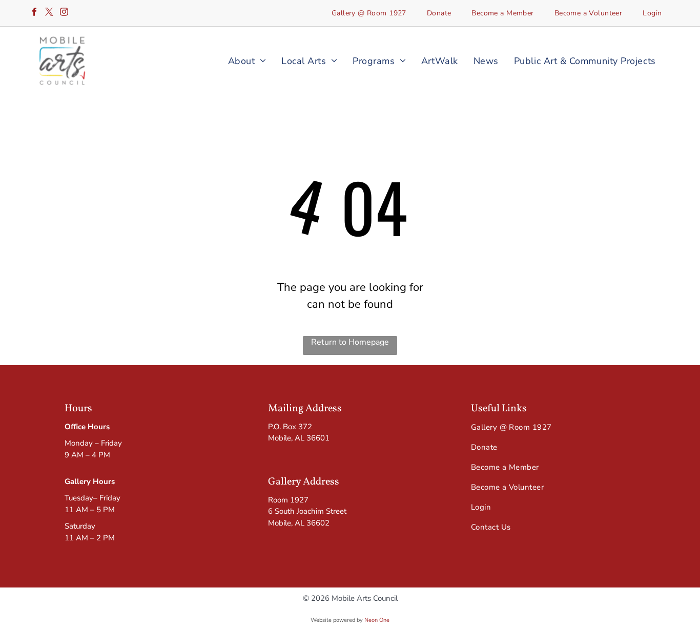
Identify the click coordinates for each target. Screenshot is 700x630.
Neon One (376, 620)
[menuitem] (369, 13)
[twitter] (49, 13)
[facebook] (34, 13)
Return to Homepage (350, 342)
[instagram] (64, 13)
